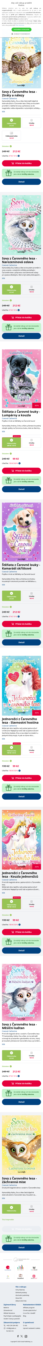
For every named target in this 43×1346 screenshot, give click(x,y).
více (3, 111)
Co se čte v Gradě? (29, 1313)
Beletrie (6, 1308)
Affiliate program (28, 1308)
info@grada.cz (11, 1328)
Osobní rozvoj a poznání (12, 1319)
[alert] (21, 18)
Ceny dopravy (20, 1290)
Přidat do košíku (23, 163)
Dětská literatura (9, 1313)
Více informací (20, 25)
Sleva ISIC (19, 1298)
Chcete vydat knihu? (29, 1310)
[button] (21, 34)
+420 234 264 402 (12, 1325)
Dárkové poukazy (21, 1292)
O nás (25, 1325)
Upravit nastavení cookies (31, 1328)
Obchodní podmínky (22, 1295)
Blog (24, 1316)
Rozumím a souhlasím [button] (21, 29)
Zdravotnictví (8, 1310)
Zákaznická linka (21, 1301)
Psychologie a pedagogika (12, 1316)
